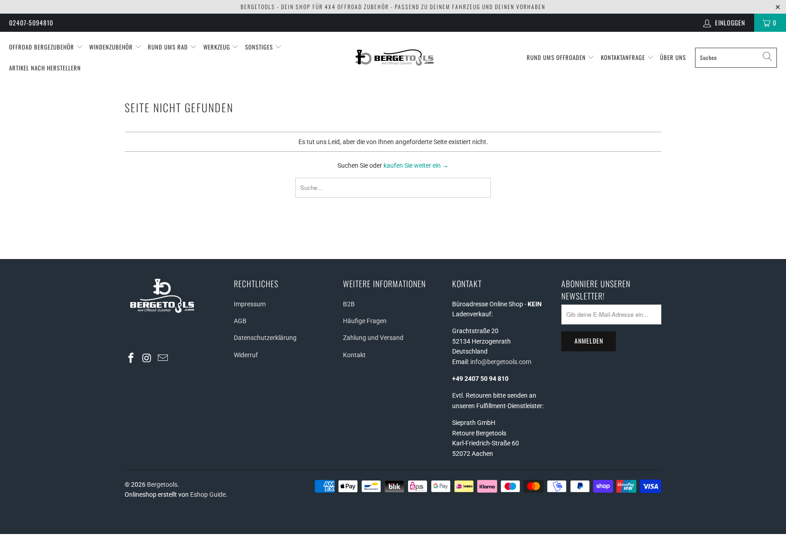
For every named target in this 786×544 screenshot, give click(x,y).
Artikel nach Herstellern (45, 67)
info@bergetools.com (500, 361)
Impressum (250, 304)
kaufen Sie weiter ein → (415, 165)
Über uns (673, 57)
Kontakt (354, 355)
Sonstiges (260, 46)
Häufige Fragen (365, 320)
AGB (240, 320)
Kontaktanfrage (624, 57)
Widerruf (246, 355)
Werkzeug (217, 46)
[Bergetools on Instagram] (147, 358)
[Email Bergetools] (163, 358)
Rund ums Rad (169, 46)
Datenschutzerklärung (265, 337)
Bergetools (162, 484)
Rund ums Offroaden (557, 57)
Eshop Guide (208, 494)
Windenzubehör (112, 46)
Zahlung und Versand (373, 337)
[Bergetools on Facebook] (131, 358)
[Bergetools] (395, 58)
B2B (349, 304)
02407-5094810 (31, 22)
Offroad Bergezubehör (42, 46)
